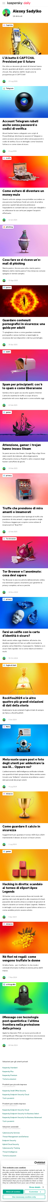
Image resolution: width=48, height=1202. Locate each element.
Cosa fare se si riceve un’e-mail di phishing (21, 261)
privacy (9, 475)
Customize (33, 1192)
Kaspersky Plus (8, 1071)
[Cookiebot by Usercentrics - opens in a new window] (34, 1163)
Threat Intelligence (9, 1152)
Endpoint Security (9, 1140)
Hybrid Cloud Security (10, 1144)
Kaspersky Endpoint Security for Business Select (20, 1114)
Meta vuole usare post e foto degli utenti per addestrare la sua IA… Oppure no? (23, 763)
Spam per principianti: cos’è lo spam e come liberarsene (22, 386)
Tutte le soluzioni (9, 1079)
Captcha (9, 25)
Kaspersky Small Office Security (14, 1091)
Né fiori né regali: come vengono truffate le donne (21, 958)
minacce (9, 794)
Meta (8, 727)
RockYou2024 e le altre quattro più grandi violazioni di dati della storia (22, 701)
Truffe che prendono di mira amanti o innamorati (22, 510)
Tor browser (11, 539)
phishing (9, 227)
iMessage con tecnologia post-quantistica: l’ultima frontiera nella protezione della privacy (21, 1022)
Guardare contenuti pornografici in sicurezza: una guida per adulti (23, 323)
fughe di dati (11, 665)
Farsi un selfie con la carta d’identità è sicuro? (21, 633)
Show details (34, 1187)
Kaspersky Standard (9, 1068)
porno (8, 287)
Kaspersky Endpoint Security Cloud (15, 1094)
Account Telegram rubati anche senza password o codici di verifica (20, 124)
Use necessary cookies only (24, 1197)
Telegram (9, 88)
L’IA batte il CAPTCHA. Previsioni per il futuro (18, 59)
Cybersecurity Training (11, 1148)
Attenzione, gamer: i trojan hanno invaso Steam (21, 446)
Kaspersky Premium (9, 1075)
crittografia (10, 984)
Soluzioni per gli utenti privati (15, 1062)
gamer (8, 412)
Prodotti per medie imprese (14, 1104)
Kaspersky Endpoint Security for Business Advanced (22, 1117)
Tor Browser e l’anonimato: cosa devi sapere (22, 573)
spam (8, 352)
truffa (8, 158)
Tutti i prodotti (8, 1098)
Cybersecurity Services (11, 1133)
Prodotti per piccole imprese (14, 1084)
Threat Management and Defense (15, 1137)
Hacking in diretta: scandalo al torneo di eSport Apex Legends (22, 887)
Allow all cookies (13, 1192)
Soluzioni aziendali (10, 1127)
